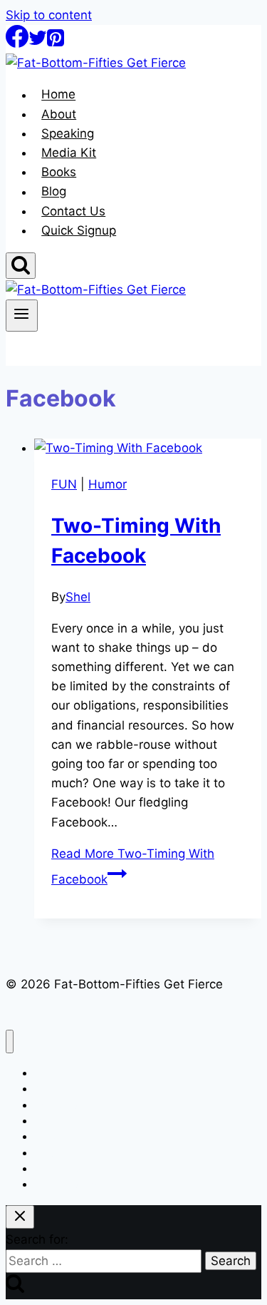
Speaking (67, 133)
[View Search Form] (21, 265)
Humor (107, 484)
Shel (78, 597)
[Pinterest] (55, 43)
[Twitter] (37, 43)
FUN (64, 484)
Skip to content (49, 15)
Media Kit (68, 152)
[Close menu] (10, 1041)
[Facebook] (17, 43)
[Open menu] (22, 315)
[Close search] (20, 1217)
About (58, 114)
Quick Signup (78, 230)
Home (58, 95)
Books (58, 172)
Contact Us (73, 211)
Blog (53, 192)
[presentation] (147, 448)
